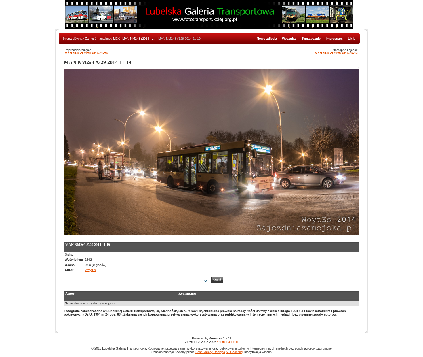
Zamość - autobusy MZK (102, 38)
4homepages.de (228, 341)
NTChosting (234, 352)
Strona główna (72, 38)
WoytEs (90, 270)
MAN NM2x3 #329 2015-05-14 (336, 53)
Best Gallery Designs (210, 352)
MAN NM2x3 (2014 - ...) (139, 38)
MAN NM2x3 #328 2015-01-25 (86, 53)
